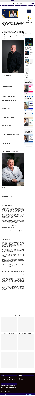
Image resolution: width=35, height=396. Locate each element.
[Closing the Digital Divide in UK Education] (31, 61)
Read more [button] (26, 116)
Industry (4, 5)
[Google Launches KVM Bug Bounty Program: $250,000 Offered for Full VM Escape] (9, 342)
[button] (14, 0)
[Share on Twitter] (17, 303)
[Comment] (26, 93)
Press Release (24, 5)
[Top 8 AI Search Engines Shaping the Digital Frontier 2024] (26, 342)
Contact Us (27, 5)
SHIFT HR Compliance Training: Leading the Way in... (9, 368)
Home (2, 5)
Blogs (21, 5)
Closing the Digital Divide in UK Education (31, 64)
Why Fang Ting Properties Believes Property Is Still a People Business (8, 387)
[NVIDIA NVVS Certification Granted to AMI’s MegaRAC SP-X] (26, 324)
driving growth (3, 300)
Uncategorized (5, 7)
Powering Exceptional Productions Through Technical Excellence (8, 385)
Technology (8, 5)
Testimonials (18, 5)
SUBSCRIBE (32, 3)
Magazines (12, 5)
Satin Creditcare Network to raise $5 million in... (9, 333)
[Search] (33, 5)
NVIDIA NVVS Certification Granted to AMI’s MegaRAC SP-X (25, 333)
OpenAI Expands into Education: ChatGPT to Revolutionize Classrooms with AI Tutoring (27, 65)
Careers (15, 5)
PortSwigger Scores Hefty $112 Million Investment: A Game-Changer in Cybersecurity (31, 53)
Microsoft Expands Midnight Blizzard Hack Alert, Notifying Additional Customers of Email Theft (29, 48)
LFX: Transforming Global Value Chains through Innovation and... (26, 368)
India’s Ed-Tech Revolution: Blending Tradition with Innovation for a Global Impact (27, 74)
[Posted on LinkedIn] (32, 96)
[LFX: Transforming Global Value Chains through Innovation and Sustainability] (26, 360)
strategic (12, 300)
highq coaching (8, 300)
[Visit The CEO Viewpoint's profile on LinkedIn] (25, 80)
